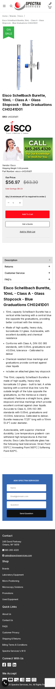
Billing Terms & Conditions (14, 645)
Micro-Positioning (10, 581)
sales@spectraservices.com (18, 555)
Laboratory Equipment (13, 574)
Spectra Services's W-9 (14, 651)
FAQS (5, 626)
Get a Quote (27, 224)
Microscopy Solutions (12, 587)
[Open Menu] (4, 6)
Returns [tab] (9, 266)
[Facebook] (4, 665)
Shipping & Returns (11, 638)
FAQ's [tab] (8, 279)
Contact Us (7, 620)
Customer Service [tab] (15, 273)
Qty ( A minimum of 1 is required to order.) (25, 196)
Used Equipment (10, 599)
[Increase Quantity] (20, 202)
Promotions (7, 593)
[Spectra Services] (27, 6)
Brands (5, 568)
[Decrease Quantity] (8, 202)
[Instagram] (9, 665)
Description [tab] (11, 260)
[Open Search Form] (11, 6)
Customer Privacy (10, 632)
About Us (6, 614)
